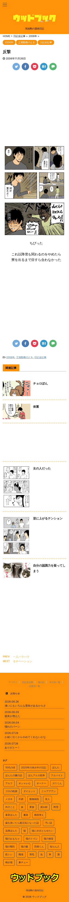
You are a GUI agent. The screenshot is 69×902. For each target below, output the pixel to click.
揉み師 (43, 806)
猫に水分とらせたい (42, 830)
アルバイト (57, 775)
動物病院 (34, 799)
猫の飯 (24, 846)
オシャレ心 (25, 783)
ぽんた (55, 767)
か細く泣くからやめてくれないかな (25, 737)
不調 (21, 799)
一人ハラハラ (21, 656)
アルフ (9, 783)
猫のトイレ (32, 838)
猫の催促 (48, 838)
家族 (31, 806)
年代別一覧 (54, 682)
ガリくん (57, 783)
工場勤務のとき (24, 357)
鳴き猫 (9, 862)
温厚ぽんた (11, 830)
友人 (47, 799)
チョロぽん (40, 383)
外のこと (10, 806)
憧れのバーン (12, 726)
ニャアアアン (48, 791)
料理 (56, 806)
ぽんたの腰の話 (13, 775)
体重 (36, 406)
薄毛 (31, 854)
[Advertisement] (34, 110)
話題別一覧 (34, 686)
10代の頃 (10, 767)
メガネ (9, 799)
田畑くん (39, 846)
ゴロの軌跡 (11, 791)
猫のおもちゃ (12, 838)
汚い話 (48, 822)
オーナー (41, 783)
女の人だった (42, 468)
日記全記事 (40, 357)
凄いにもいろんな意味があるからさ (25, 705)
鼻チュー (23, 862)
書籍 (25, 814)
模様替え (39, 814)
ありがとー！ (12, 747)
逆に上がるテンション (48, 518)
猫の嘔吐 (10, 846)
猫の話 (41, 682)
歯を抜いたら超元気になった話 (22, 822)
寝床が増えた (12, 716)
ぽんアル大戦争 (36, 775)
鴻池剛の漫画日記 (34, 890)
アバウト (12, 682)
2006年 (10, 357)
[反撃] (43, 66)
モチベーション (22, 661)
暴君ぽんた (11, 814)
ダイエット (29, 791)
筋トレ (9, 854)
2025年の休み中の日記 (33, 767)
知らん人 (54, 846)
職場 (21, 854)
